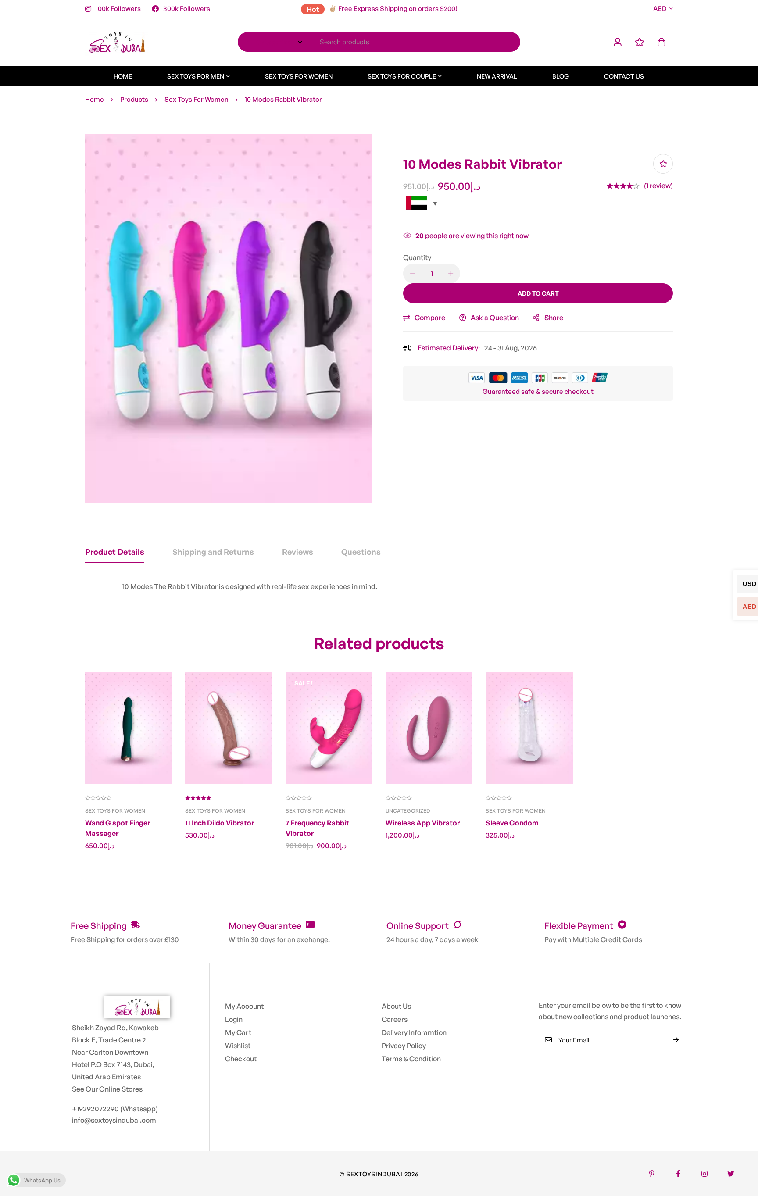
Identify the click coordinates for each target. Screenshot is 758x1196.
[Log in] (618, 42)
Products (134, 99)
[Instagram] (704, 1173)
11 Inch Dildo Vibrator (219, 822)
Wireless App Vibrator (423, 822)
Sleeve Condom (512, 822)
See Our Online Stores (107, 1088)
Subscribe (676, 1040)
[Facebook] (678, 1173)
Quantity (417, 257)
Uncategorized (408, 810)
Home (94, 99)
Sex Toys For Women (196, 99)
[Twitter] (730, 1173)
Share (553, 317)
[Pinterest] (651, 1173)
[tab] (114, 552)
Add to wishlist (663, 164)
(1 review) (658, 185)
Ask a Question (495, 317)
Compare (430, 317)
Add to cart (538, 293)
